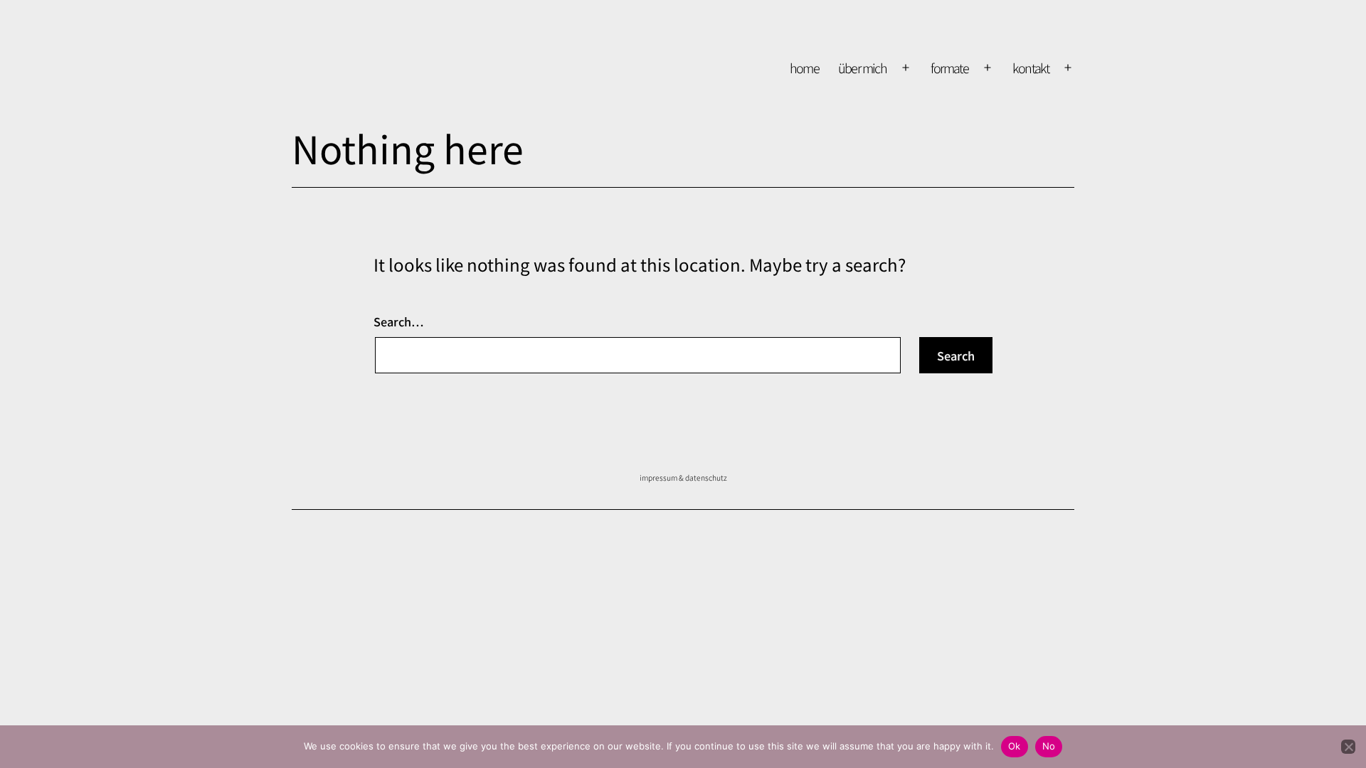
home (805, 67)
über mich (862, 67)
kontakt (1030, 67)
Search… (398, 321)
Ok (1014, 746)
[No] (1348, 747)
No (1049, 746)
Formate (949, 67)
